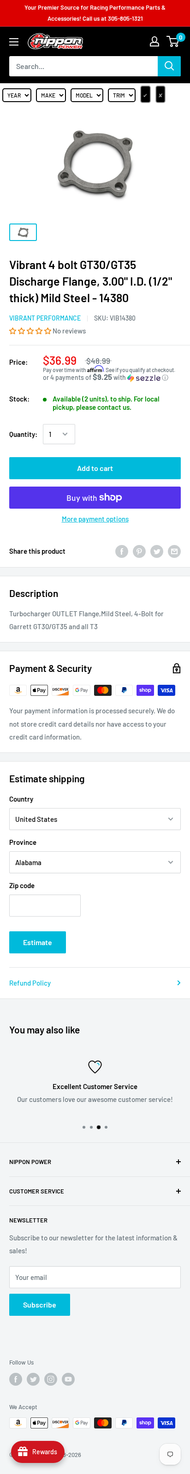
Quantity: (23, 434)
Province (22, 842)
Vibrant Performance (45, 318)
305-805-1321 (125, 18)
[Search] (169, 66)
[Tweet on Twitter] (156, 551)
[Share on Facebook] (121, 551)
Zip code (22, 885)
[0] (173, 41)
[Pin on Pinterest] (139, 551)
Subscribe (39, 1304)
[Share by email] (174, 551)
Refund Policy (30, 983)
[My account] (154, 41)
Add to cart (95, 468)
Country (21, 799)
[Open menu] (13, 42)
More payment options (95, 519)
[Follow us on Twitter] (33, 1379)
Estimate (37, 942)
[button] (31, 331)
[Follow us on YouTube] (68, 1379)
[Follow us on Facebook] (15, 1379)
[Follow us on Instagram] (50, 1379)
